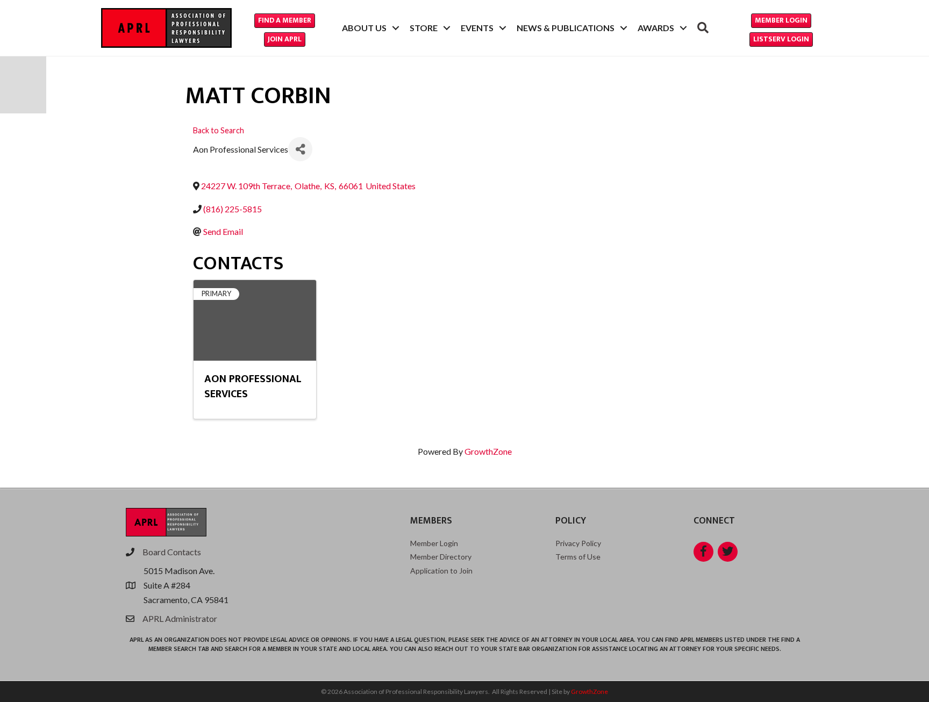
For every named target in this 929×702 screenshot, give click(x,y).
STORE (424, 28)
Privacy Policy (578, 543)
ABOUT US (364, 28)
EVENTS (477, 28)
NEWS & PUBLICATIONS (565, 28)
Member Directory (440, 556)
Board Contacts (171, 552)
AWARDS (656, 28)
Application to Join (441, 570)
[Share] (300, 149)
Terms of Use (578, 556)
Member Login (434, 543)
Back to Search (218, 130)
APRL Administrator (179, 618)
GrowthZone (488, 451)
